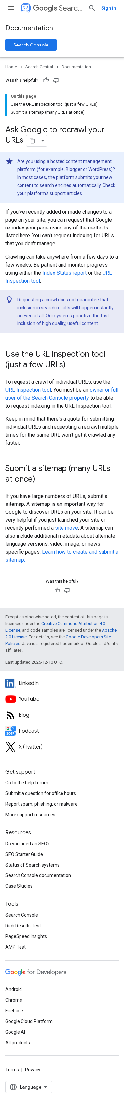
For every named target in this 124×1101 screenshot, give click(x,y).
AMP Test (15, 947)
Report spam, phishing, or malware (41, 804)
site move (66, 528)
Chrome (13, 1000)
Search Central (71, 8)
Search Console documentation (38, 875)
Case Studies (19, 886)
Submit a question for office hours (40, 793)
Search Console (31, 45)
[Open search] (92, 8)
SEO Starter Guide (24, 854)
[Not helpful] (56, 80)
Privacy (32, 1069)
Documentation (29, 28)
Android (13, 989)
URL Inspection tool (28, 390)
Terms (12, 1069)
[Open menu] (10, 8)
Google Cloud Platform (29, 1021)
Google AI (15, 1032)
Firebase (14, 1010)
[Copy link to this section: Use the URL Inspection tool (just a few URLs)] (72, 365)
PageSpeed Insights (26, 936)
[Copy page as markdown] (32, 140)
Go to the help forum (26, 782)
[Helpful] (46, 80)
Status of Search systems (32, 865)
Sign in (108, 8)
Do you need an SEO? (27, 843)
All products (17, 1042)
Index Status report (64, 273)
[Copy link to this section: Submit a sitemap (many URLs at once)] (42, 480)
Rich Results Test (23, 925)
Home (11, 66)
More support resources (30, 814)
